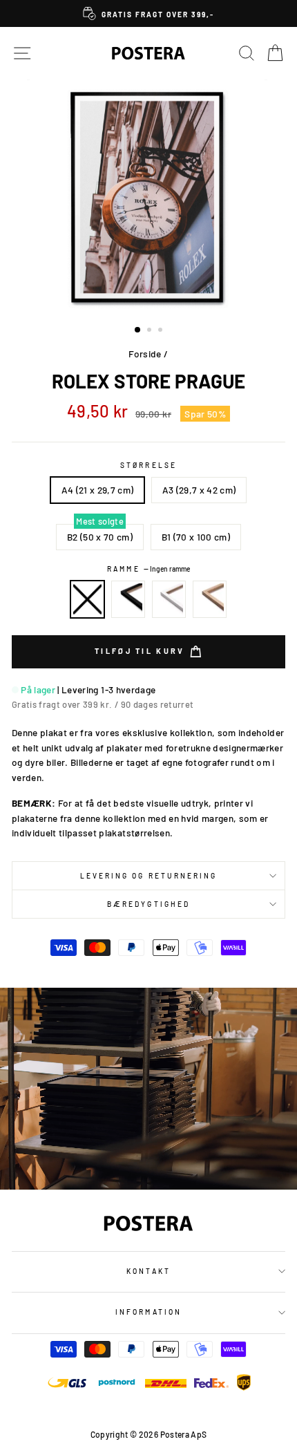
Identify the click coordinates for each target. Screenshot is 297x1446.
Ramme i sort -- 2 (128, 599)
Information (148, 1312)
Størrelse (148, 465)
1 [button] (138, 330)
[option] (148, 13)
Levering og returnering (148, 876)
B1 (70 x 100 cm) (196, 537)
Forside (144, 353)
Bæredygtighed (148, 904)
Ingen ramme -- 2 (87, 599)
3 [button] (161, 331)
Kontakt (148, 1271)
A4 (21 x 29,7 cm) (97, 490)
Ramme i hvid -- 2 (169, 599)
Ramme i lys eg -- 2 (210, 599)
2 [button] (150, 331)
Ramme (148, 569)
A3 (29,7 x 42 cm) (199, 490)
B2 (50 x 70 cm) (100, 537)
